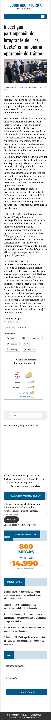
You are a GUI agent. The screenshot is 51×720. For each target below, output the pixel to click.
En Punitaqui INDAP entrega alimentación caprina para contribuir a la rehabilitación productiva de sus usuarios (24, 641)
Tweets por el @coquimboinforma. (21, 425)
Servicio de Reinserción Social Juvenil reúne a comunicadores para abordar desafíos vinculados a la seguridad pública (25, 618)
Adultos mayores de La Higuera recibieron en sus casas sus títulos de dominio (24, 629)
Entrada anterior (27, 359)
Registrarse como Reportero (25, 485)
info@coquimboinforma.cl (17, 715)
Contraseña (11, 678)
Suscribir (11, 519)
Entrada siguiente (23, 363)
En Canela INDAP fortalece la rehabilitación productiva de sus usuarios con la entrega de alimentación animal (22, 595)
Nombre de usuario (15, 666)
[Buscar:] (25, 415)
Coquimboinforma (27, 87)
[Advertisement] (27, 450)
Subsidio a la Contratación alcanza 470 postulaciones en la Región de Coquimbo (20, 606)
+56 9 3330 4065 (36, 715)
